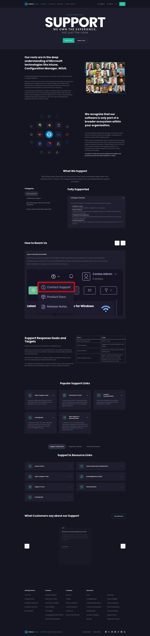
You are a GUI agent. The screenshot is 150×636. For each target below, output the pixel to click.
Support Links (81, 40)
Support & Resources (57, 446)
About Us (68, 595)
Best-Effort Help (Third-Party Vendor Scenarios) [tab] (38, 203)
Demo (122, 4)
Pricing (68, 4)
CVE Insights (49, 611)
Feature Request (112, 599)
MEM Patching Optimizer (52, 619)
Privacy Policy (87, 632)
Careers (68, 599)
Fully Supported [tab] (31, 194)
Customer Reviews (71, 607)
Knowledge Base (91, 599)
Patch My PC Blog (112, 611)
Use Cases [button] (51, 4)
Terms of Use (96, 632)
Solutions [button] (43, 4)
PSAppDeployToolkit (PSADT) (54, 615)
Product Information (93, 446)
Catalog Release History (93, 603)
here (35, 264)
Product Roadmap (112, 603)
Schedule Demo (29, 599)
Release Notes (90, 611)
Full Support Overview (78, 198)
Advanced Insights (50, 595)
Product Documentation (93, 607)
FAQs (88, 595)
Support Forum (111, 615)
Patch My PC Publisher (52, 603)
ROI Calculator (29, 611)
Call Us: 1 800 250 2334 (72, 615)
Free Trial (27, 595)
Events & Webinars (71, 603)
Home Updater (49, 607)
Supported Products (113, 619)
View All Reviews (118, 516)
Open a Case (68, 40)
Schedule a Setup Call (31, 603)
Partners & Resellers (92, 615)
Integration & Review (75, 446)
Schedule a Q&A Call (31, 607)
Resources (110, 595)
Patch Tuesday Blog (113, 607)
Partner (73, 4)
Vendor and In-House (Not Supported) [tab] (38, 209)
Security (88, 619)
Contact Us (69, 611)
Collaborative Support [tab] (33, 198)
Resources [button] (60, 4)
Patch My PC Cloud (51, 599)
